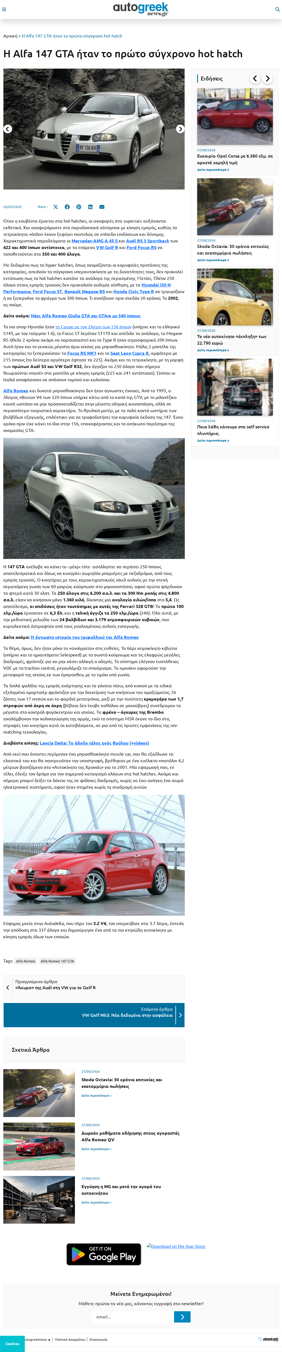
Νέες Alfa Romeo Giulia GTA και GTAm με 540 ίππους (86, 315)
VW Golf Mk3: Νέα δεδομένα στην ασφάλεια (127, 1015)
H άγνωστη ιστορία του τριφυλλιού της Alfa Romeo (85, 637)
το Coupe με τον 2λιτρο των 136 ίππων (93, 326)
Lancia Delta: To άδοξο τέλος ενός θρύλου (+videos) (94, 742)
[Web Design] (268, 1339)
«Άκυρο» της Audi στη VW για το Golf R (55, 987)
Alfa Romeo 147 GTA (57, 961)
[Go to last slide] (255, 78)
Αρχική (10, 35)
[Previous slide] (7, 129)
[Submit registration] (182, 1316)
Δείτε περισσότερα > (97, 1095)
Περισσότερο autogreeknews (25, 1339)
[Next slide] (180, 129)
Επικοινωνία (98, 1339)
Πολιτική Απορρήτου (70, 1339)
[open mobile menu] (4, 9)
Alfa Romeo (25, 961)
